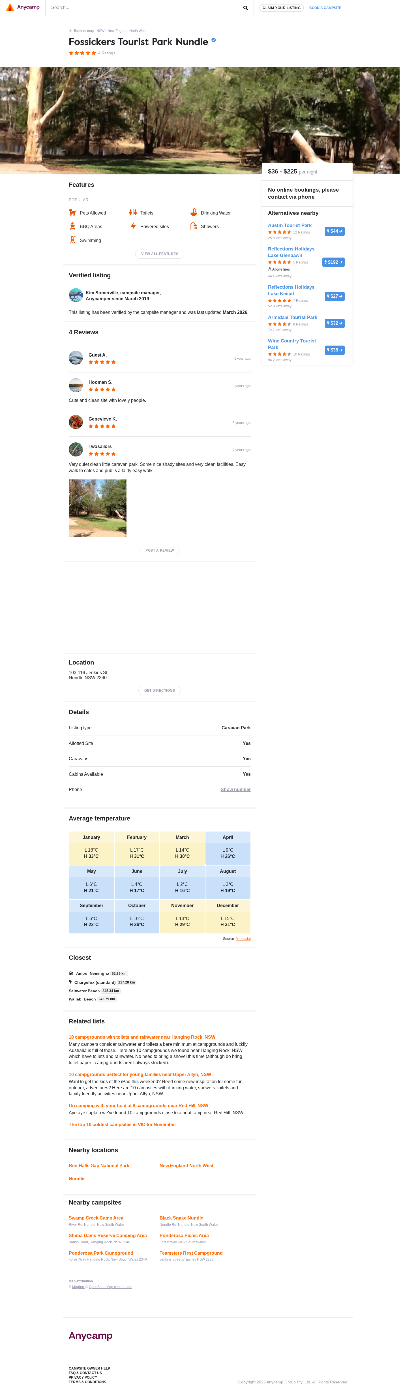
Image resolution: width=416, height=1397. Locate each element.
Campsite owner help (89, 1368)
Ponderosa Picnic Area (184, 1235)
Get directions (159, 691)
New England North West (127, 31)
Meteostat (243, 939)
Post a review (159, 550)
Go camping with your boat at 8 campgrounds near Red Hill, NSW (138, 1105)
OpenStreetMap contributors (110, 1287)
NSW (100, 31)
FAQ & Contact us (85, 1373)
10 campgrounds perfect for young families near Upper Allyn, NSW (140, 1074)
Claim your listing (282, 8)
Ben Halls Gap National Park (99, 1165)
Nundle (76, 1178)
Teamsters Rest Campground (191, 1253)
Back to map (84, 31)
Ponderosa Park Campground (101, 1253)
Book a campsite (325, 8)
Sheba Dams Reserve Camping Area (108, 1235)
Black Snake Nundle (181, 1218)
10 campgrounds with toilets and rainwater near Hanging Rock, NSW (142, 1037)
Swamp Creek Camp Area (96, 1218)
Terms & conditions (87, 1382)
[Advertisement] (159, 607)
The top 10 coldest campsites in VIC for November (122, 1124)
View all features (160, 254)
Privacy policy (83, 1377)
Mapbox (78, 1287)
